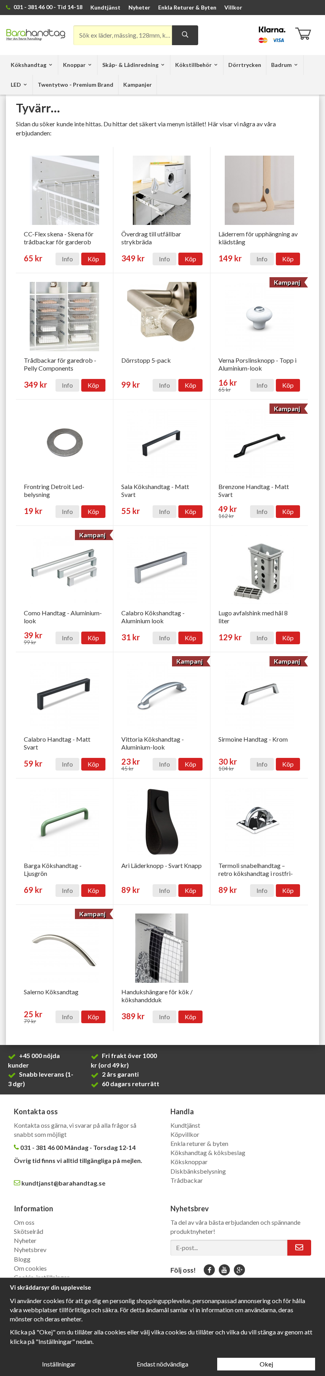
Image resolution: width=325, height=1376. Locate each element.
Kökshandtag (28, 64)
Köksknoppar (189, 1161)
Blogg (22, 1259)
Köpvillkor (184, 1134)
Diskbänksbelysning (198, 1171)
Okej (266, 1364)
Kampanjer (137, 84)
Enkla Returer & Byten (187, 7)
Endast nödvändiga (162, 1364)
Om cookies (30, 1268)
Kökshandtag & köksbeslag (207, 1152)
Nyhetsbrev (30, 1249)
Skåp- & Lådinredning (130, 64)
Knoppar (74, 64)
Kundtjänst (105, 7)
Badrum (281, 64)
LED (16, 84)
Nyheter (139, 7)
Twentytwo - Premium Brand (75, 84)
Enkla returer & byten (199, 1143)
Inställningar (59, 1364)
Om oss (24, 1222)
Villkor (233, 7)
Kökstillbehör (193, 64)
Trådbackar (186, 1180)
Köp (93, 259)
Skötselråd (28, 1231)
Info (67, 259)
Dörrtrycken (244, 64)
